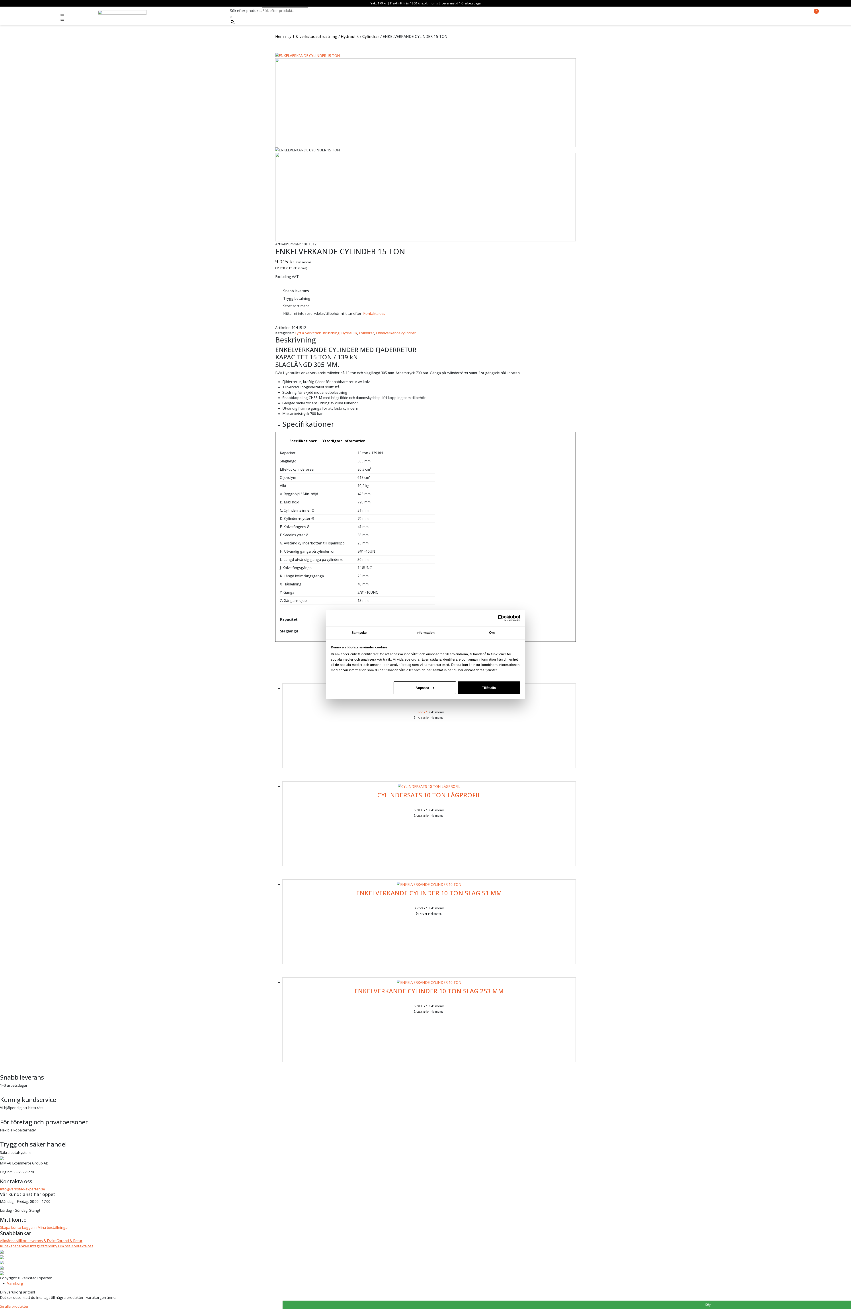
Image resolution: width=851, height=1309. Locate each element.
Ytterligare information (343, 440)
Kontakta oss (374, 313)
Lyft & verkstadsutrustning (312, 36)
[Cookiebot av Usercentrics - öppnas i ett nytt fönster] (501, 618)
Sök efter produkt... (246, 10)
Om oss (64, 1246)
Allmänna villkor (13, 1240)
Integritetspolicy (44, 1246)
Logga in (29, 1227)
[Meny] (62, 15)
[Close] (62, 20)
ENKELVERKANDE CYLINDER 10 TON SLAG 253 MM (429, 991)
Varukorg (15, 1283)
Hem (279, 36)
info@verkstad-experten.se (22, 1189)
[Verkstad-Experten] (122, 12)
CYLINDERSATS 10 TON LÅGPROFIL (429, 795)
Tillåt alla (489, 687)
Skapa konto (11, 1227)
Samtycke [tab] (359, 632)
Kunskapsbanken (15, 1246)
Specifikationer (303, 440)
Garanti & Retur (69, 1240)
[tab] (303, 440)
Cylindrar (370, 36)
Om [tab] (492, 632)
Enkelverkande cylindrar (396, 333)
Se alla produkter (14, 1306)
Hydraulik (350, 36)
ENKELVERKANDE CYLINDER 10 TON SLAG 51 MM (429, 893)
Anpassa (422, 687)
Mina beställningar (53, 1227)
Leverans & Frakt (42, 1240)
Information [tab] (425, 632)
